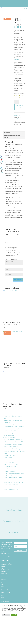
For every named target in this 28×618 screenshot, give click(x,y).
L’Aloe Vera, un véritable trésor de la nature (14, 451)
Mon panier (4, 573)
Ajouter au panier (19, 107)
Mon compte (4, 571)
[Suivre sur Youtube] (5, 1)
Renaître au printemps (9, 455)
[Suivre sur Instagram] (2, 1)
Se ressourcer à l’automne (10, 460)
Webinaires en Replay (9, 438)
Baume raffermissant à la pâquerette (13, 477)
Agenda (3, 584)
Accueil (4, 15)
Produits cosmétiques (11, 15)
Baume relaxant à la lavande (11, 491)
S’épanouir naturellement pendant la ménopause (13, 421)
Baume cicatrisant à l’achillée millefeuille (14, 482)
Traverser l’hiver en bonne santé (11, 446)
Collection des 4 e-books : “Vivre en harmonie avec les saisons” (12, 465)
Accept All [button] (14, 614)
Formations (4, 579)
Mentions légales (5, 592)
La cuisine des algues (9, 435)
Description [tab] (7, 132)
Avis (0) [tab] (6, 137)
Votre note (8, 259)
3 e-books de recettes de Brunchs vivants (14, 473)
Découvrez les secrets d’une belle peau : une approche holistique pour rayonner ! (14, 425)
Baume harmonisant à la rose (11, 487)
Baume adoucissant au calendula (12, 480)
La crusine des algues (9, 469)
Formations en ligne (8, 415)
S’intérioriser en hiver (9, 462)
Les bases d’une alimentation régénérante (14, 449)
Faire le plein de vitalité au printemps (13, 439)
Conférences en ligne (6, 564)
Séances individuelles (6, 581)
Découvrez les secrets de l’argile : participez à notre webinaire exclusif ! (14, 429)
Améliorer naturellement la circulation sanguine (13, 417)
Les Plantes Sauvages (9, 433)
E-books (5, 453)
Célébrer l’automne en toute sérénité (13, 444)
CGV (2, 594)
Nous (2, 595)
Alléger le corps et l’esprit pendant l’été (13, 442)
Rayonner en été (8, 457)
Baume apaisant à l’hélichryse (11, 489)
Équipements (4, 568)
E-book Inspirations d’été (10, 471)
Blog (2, 586)
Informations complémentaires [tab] (12, 135)
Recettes (3, 582)
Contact (3, 597)
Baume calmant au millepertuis (11, 484)
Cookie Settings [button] (6, 614)
